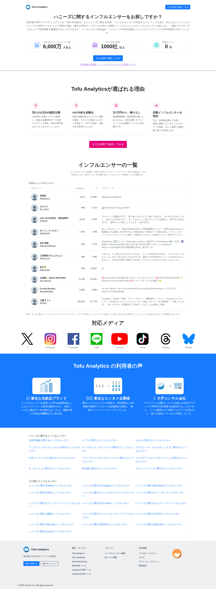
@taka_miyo (45, 258)
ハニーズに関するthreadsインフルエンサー (51, 524)
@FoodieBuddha (46, 291)
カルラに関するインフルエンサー (153, 440)
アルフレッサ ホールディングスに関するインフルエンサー (161, 449)
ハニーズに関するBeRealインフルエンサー (105, 524)
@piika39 (43, 221)
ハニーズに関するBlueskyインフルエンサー (159, 524)
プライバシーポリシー (149, 561)
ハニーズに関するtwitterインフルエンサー (50, 485)
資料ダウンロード (50, 564)
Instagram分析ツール (82, 570)
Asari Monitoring (79, 561)
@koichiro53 (45, 233)
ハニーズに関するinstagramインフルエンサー (106, 485)
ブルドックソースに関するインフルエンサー (159, 468)
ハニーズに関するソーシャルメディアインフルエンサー (108, 516)
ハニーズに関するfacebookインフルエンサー (159, 485)
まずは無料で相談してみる (177, 7)
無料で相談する (31, 564)
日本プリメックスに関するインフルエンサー (52, 458)
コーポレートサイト (148, 553)
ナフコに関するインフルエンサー (99, 440)
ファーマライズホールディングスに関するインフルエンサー (108, 460)
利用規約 (143, 565)
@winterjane (45, 270)
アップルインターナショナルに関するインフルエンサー (54, 449)
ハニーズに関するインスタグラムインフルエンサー (108, 494)
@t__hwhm (44, 209)
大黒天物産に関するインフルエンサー (49, 440)
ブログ (142, 557)
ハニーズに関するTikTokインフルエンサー (158, 514)
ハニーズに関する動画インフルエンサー (50, 514)
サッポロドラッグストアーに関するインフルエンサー (108, 449)
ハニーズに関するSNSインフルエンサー (50, 492)
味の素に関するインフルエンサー (99, 468)
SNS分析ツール (79, 565)
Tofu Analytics (78, 553)
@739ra (43, 303)
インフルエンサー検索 (115, 553)
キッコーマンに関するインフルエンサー (50, 468)
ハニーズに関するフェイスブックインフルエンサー (54, 505)
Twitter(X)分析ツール (81, 574)
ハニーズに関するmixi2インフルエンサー (50, 531)
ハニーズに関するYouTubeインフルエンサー (105, 503)
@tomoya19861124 (48, 246)
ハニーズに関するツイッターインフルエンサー (160, 492)
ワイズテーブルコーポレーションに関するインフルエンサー (161, 460)
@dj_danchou (45, 281)
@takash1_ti (45, 198)
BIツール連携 (111, 557)
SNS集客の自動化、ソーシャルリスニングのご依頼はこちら (108, 64)
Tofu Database (78, 557)
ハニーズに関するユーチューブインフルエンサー (161, 503)
